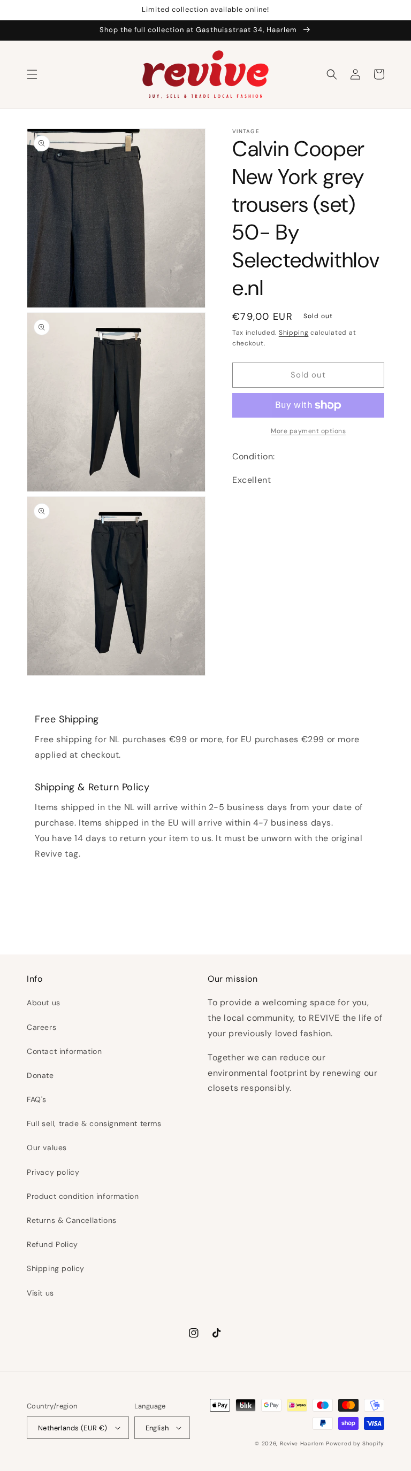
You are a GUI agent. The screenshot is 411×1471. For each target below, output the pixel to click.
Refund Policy (52, 1244)
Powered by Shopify (355, 1443)
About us (43, 1002)
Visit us (40, 1293)
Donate (40, 1075)
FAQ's (37, 1099)
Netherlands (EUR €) (73, 1428)
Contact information (64, 1051)
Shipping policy (56, 1268)
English (157, 1428)
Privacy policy (53, 1172)
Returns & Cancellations (72, 1220)
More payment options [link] (308, 431)
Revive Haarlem (302, 1443)
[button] (32, 74)
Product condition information (83, 1196)
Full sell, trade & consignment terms (94, 1123)
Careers (41, 1027)
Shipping (294, 332)
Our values (47, 1147)
